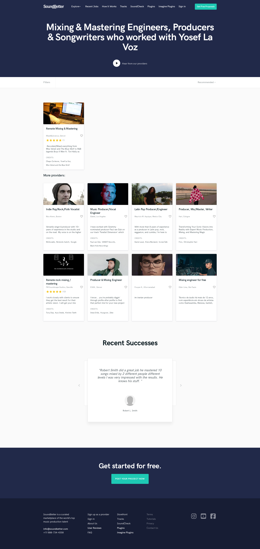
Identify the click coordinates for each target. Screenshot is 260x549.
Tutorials (151, 519)
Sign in (182, 6)
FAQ (90, 532)
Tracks (123, 6)
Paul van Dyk (95, 242)
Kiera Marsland (151, 242)
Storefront (122, 514)
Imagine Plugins (167, 6)
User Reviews (94, 528)
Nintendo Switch (62, 242)
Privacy (150, 523)
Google (73, 242)
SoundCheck (137, 6)
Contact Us (152, 528)
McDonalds (50, 242)
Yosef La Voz (65, 161)
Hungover (104, 313)
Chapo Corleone (52, 161)
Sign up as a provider (98, 514)
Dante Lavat (139, 242)
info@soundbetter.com (55, 529)
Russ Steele (59, 313)
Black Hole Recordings (99, 246)
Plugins (151, 6)
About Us (92, 523)
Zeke (111, 313)
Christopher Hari (190, 242)
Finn (180, 242)
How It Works (109, 6)
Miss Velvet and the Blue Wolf (58, 165)
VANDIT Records (108, 242)
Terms (150, 514)
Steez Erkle (94, 313)
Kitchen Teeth (70, 313)
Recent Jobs (91, 6)
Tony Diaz (50, 313)
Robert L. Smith (130, 410)
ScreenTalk (163, 242)
